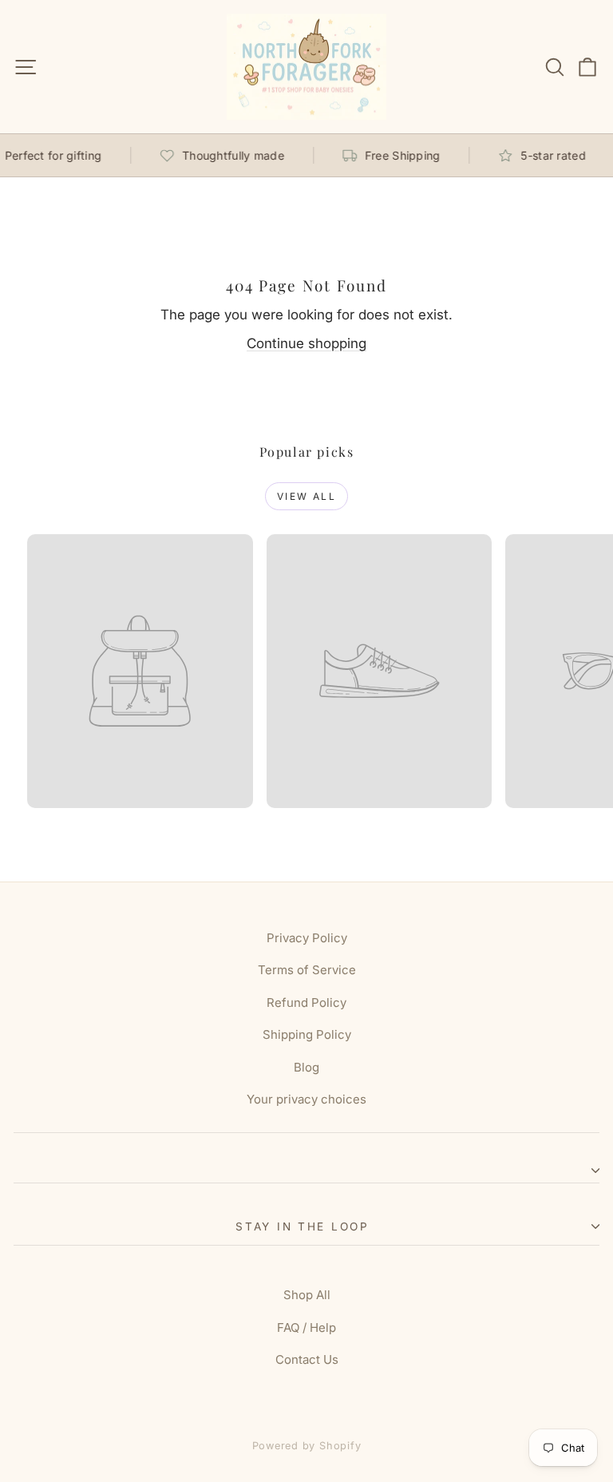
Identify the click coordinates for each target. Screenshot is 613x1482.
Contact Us (306, 1359)
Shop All (306, 1294)
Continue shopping (306, 343)
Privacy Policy (307, 937)
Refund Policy (306, 1002)
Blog (306, 1067)
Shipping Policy (307, 1034)
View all (306, 496)
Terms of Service (307, 969)
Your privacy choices (306, 1099)
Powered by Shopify (307, 1446)
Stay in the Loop (302, 1226)
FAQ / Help (306, 1327)
